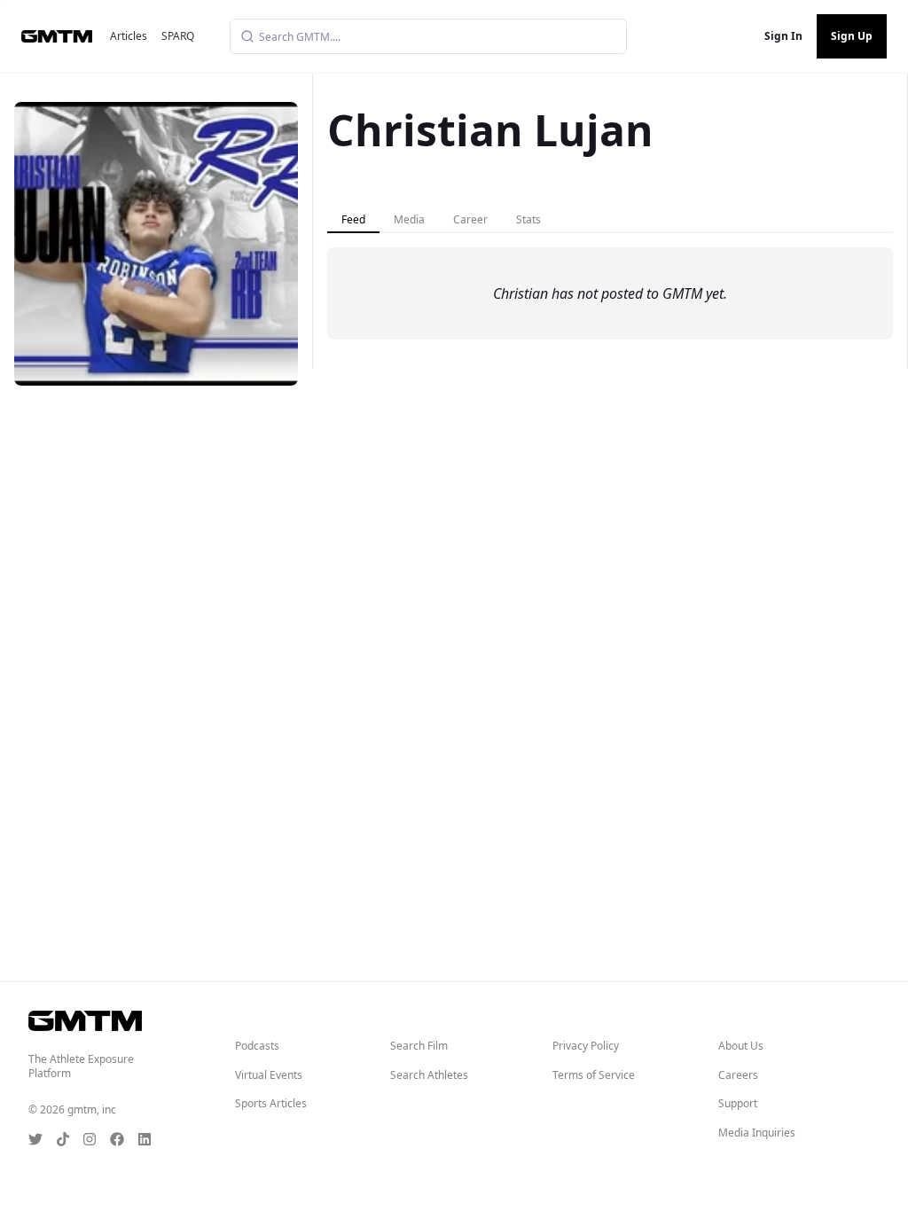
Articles (128, 35)
